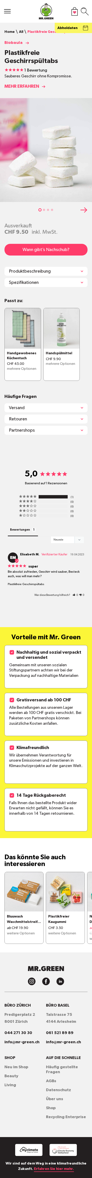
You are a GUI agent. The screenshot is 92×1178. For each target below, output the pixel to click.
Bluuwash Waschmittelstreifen (23, 919)
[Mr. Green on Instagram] (32, 981)
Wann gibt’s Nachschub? (46, 249)
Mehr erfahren (21, 86)
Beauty (11, 1076)
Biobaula (13, 43)
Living (10, 1085)
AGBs (51, 1081)
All (21, 32)
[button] (40, 209)
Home (9, 32)
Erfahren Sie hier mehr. (54, 1169)
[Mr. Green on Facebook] (46, 981)
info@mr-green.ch (22, 1042)
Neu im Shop (16, 1067)
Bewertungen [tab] (20, 529)
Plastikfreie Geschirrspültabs (26, 584)
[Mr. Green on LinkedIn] (60, 981)
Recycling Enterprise (66, 1117)
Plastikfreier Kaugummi (58, 919)
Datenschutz (58, 1090)
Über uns (54, 1099)
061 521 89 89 (59, 1033)
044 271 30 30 (18, 1033)
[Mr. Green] (46, 12)
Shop (51, 1108)
